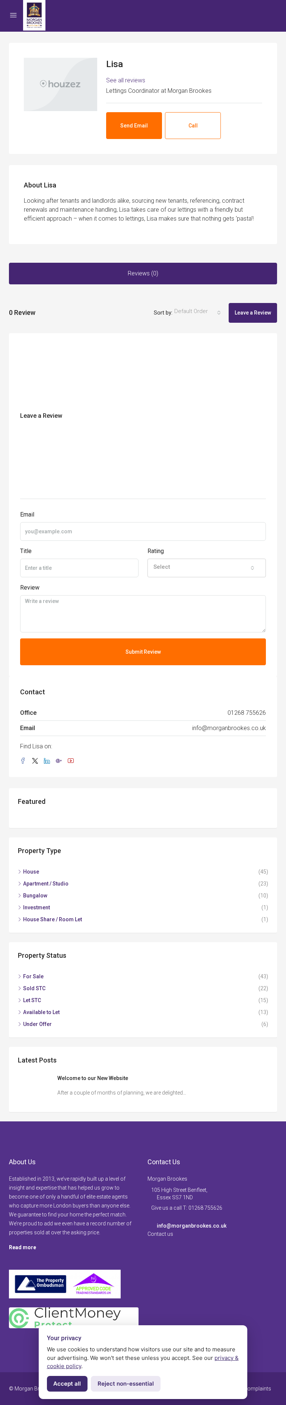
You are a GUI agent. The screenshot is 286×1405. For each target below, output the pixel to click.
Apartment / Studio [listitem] (46, 884)
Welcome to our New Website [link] (92, 1078)
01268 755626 (247, 712)
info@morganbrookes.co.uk (229, 728)
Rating (155, 551)
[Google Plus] (60, 761)
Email (27, 514)
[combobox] (197, 312)
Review (29, 587)
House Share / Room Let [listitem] (52, 919)
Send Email (134, 126)
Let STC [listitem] (32, 1000)
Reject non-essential (126, 1383)
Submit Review (143, 652)
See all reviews (125, 80)
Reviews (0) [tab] (143, 273)
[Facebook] (24, 761)
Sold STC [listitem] (34, 988)
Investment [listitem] (36, 907)
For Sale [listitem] (33, 976)
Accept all (67, 1383)
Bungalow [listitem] (35, 896)
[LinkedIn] (48, 761)
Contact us (160, 1234)
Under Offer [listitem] (37, 1024)
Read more (22, 1247)
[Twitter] (36, 761)
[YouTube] (72, 761)
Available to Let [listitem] (41, 1012)
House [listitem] (31, 872)
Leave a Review (253, 313)
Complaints (257, 1389)
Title (26, 551)
